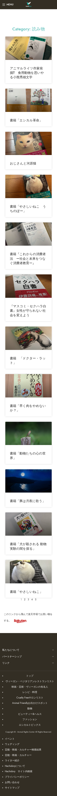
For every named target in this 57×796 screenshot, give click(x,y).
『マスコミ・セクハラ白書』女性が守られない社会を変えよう (28, 310)
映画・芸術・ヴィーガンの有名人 (30, 687)
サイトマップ (12, 787)
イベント (10, 739)
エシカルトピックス (30, 725)
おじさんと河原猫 (23, 163)
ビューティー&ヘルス (30, 714)
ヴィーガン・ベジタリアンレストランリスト (29, 681)
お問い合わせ (12, 782)
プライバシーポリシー (17, 777)
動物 (29, 708)
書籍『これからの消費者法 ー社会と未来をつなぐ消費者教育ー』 (28, 258)
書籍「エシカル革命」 (26, 120)
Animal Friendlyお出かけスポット (30, 703)
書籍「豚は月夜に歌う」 (27, 501)
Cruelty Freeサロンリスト (29, 697)
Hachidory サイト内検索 (18, 771)
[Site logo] (28, 4)
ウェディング (12, 744)
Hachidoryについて (15, 766)
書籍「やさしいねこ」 (26, 591)
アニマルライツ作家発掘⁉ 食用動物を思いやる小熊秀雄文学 (27, 72)
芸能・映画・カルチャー (18, 755)
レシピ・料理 (29, 692)
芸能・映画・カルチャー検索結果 (23, 749)
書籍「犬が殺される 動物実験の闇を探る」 (28, 546)
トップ (29, 676)
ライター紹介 (12, 760)
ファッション (29, 719)
